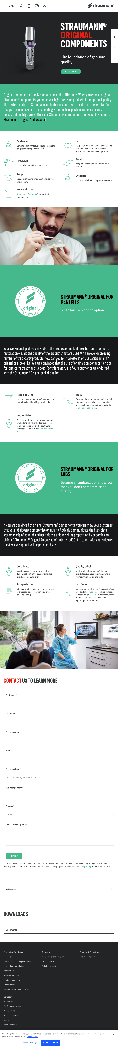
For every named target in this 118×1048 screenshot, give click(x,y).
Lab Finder (94, 591)
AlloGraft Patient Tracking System (16, 989)
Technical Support (49, 966)
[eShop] (29, 6)
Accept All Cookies (50, 1042)
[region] (59, 1039)
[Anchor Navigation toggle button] (114, 33)
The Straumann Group (12, 1006)
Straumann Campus (87, 957)
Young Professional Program (53, 957)
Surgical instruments (12, 980)
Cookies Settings (30, 1042)
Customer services (49, 961)
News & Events (9, 1011)
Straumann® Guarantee (27, 194)
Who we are (8, 1001)
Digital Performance (11, 975)
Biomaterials (9, 970)
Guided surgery (9, 984)
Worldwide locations (11, 1024)
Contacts (7, 1020)
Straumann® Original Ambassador (24, 119)
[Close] (113, 1034)
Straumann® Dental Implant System (17, 961)
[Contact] (37, 6)
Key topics (8, 957)
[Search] (21, 6)
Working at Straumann (12, 1015)
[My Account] (44, 6)
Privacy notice (32, 1036)
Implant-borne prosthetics (14, 966)
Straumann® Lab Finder (86, 407)
